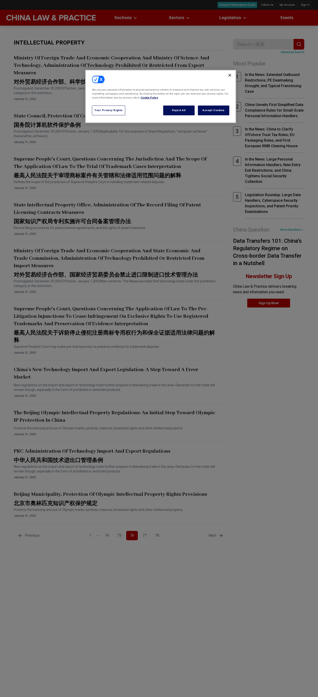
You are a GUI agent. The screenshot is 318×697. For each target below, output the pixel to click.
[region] (160, 96)
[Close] (230, 75)
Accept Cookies (214, 110)
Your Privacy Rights (109, 110)
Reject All (179, 110)
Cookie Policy (149, 97)
